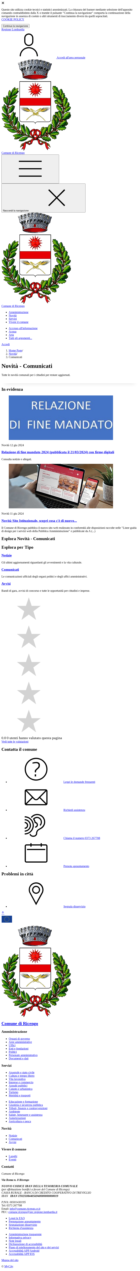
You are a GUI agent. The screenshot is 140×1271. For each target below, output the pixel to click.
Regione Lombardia (12, 29)
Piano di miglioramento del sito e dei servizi (34, 1247)
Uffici (12, 1045)
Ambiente (14, 1111)
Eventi (12, 1159)
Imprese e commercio (21, 1082)
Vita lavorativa (17, 1079)
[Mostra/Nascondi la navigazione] (30, 168)
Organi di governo (19, 1038)
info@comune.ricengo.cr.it (25, 1208)
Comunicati (15, 1138)
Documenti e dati (18, 1058)
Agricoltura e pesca (20, 1121)
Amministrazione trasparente (25, 1234)
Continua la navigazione (15, 26)
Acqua (12, 331)
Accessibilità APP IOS (22, 1253)
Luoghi (13, 1156)
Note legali (15, 1240)
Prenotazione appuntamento (25, 1221)
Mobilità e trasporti (19, 1095)
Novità (13, 353)
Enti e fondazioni (18, 1048)
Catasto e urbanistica (20, 1088)
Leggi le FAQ (17, 1218)
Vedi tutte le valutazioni (14, 741)
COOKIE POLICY (12, 19)
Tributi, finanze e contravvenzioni (28, 1108)
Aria (11, 334)
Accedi (5, 344)
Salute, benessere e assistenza (25, 1114)
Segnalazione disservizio (23, 1224)
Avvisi (12, 1142)
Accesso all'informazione (23, 328)
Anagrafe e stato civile (21, 1072)
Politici (13, 1051)
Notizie (13, 1135)
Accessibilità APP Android (24, 1250)
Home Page (15, 350)
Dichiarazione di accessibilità (25, 1244)
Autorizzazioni (17, 1118)
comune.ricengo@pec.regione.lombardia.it (32, 1212)
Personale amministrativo (23, 1055)
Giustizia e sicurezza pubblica (26, 1104)
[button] (18, 312)
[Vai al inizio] (2, 913)
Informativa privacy (20, 1237)
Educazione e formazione (23, 1101)
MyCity (8, 1266)
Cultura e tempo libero (21, 1075)
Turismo (13, 1092)
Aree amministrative (20, 1042)
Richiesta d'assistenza (21, 1228)
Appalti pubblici (18, 1085)
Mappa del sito (9, 1260)
